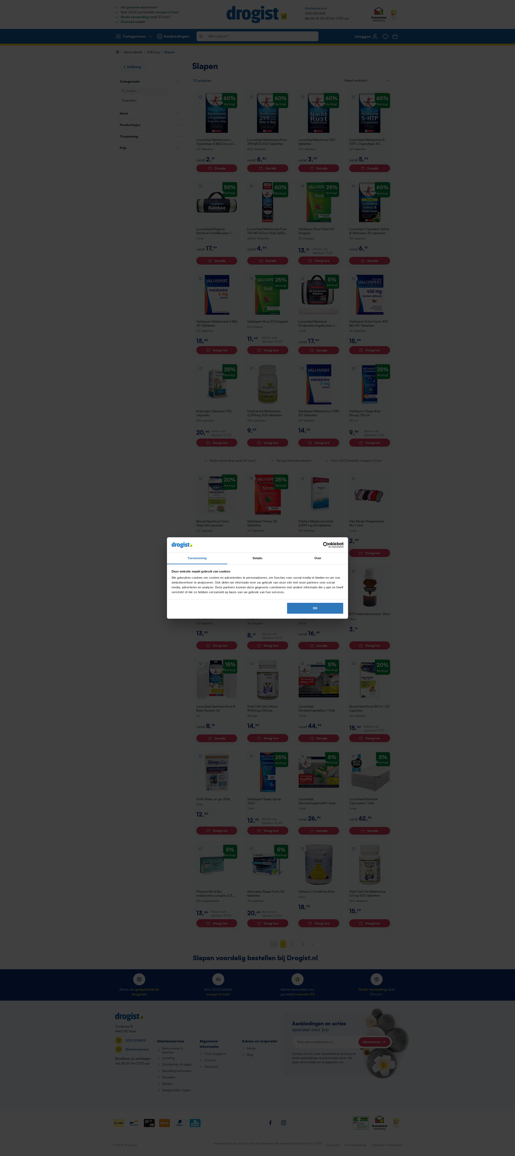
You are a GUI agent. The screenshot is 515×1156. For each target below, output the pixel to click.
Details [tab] (258, 558)
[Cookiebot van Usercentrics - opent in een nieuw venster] (326, 545)
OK (315, 608)
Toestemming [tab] (197, 558)
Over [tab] (317, 558)
